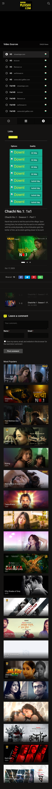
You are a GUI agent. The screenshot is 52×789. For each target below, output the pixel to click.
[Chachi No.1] (25, 121)
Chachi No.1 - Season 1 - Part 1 (39, 294)
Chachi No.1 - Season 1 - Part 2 (39, 303)
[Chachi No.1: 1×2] (43, 121)
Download (13, 137)
